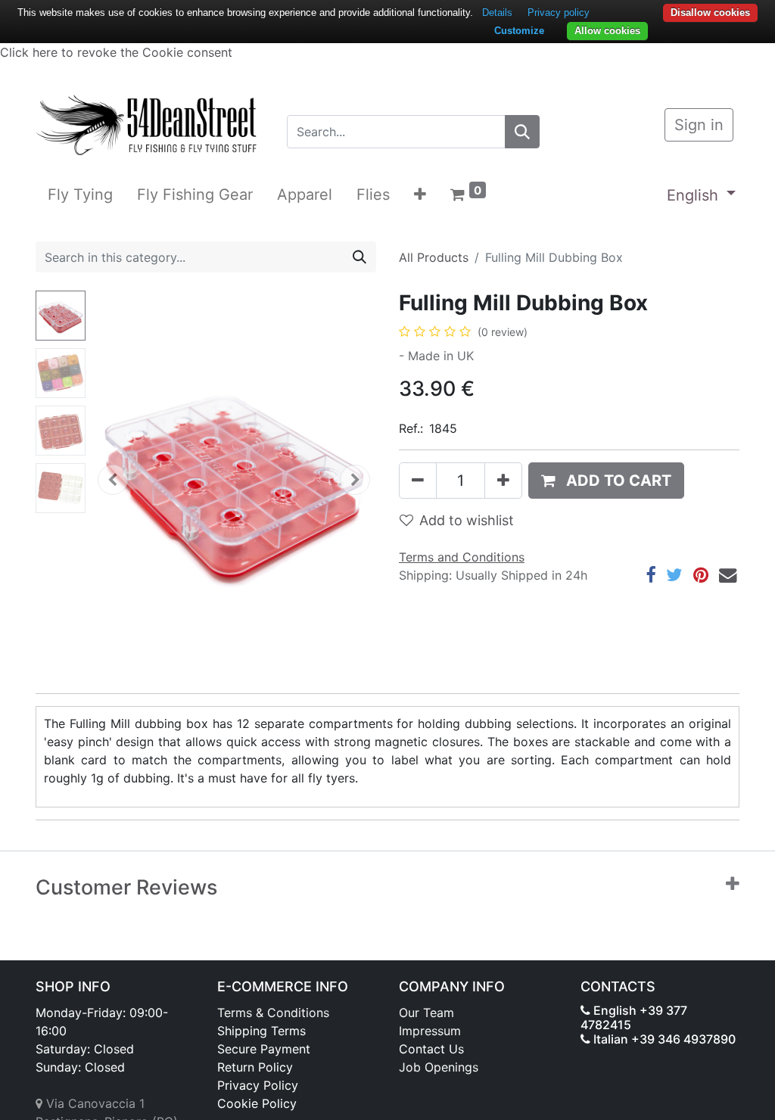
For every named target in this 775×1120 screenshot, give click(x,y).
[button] (420, 194)
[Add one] (503, 480)
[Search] (522, 131)
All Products (433, 257)
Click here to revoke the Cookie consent (116, 52)
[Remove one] (418, 480)
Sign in (699, 125)
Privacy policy (559, 12)
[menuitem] (80, 194)
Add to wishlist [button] (466, 520)
